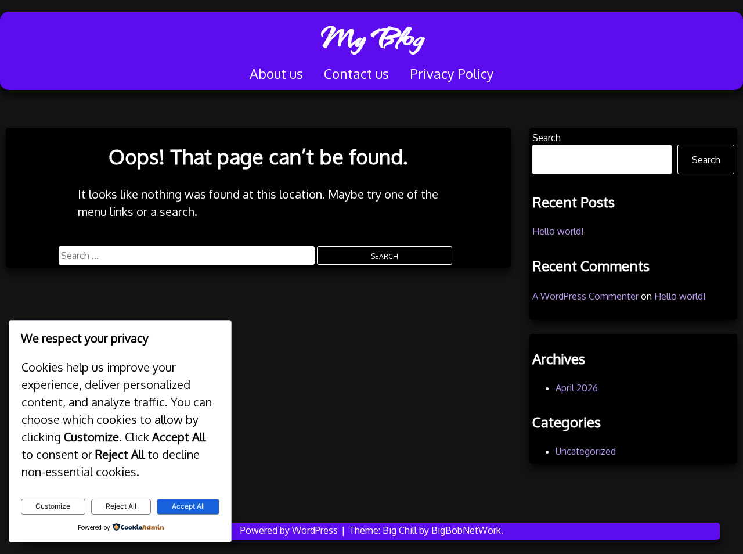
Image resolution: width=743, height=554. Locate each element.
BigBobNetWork (466, 530)
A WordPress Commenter (585, 296)
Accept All (188, 506)
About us (276, 73)
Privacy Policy (451, 73)
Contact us (356, 73)
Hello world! (557, 231)
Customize (52, 506)
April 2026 (577, 388)
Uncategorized (586, 451)
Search (546, 137)
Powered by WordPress (290, 530)
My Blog (372, 37)
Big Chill (400, 530)
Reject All (121, 506)
